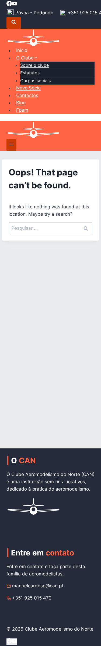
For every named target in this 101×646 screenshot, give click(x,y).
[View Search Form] (13, 23)
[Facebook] (9, 4)
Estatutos (30, 72)
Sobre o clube (34, 65)
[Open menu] (11, 145)
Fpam (22, 110)
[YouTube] (14, 4)
